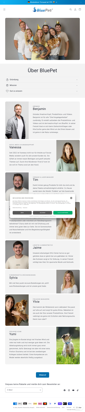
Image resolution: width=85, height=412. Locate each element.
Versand (68, 407)
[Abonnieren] (40, 390)
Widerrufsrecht (40, 407)
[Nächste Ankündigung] (81, 2)
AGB (63, 407)
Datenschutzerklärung (53, 407)
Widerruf (42, 375)
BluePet (20, 407)
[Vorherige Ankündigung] (4, 2)
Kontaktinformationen (73, 409)
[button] (4, 9)
